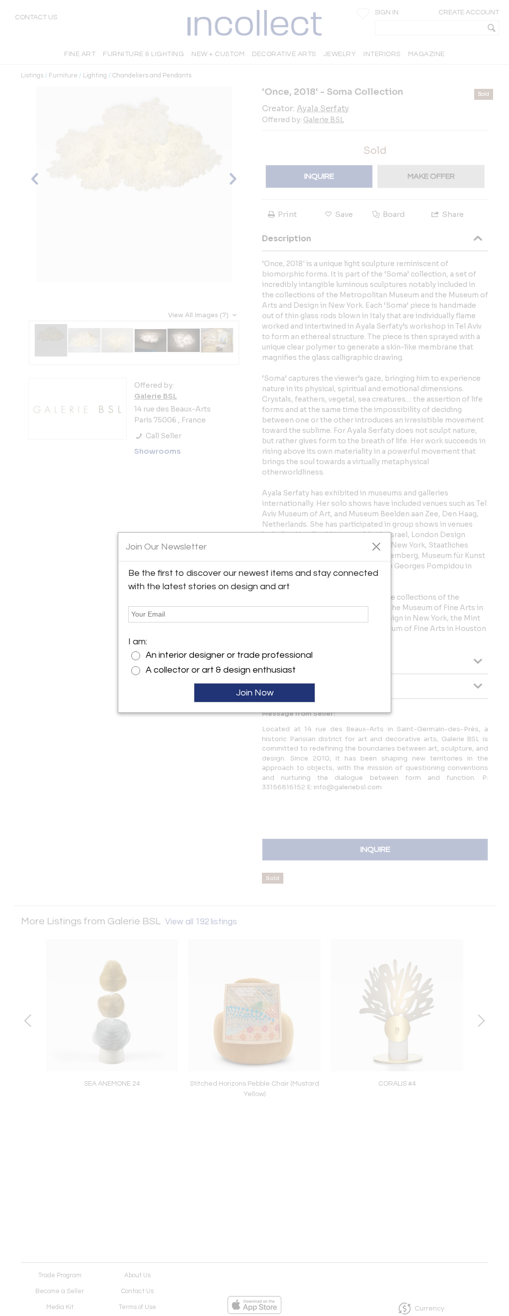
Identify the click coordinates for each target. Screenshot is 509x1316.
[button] (376, 546)
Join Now (254, 692)
